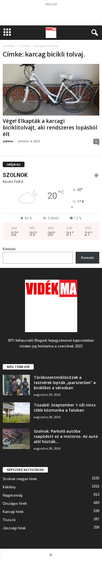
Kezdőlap (8, 46)
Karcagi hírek (13, 512)
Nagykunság (12, 495)
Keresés (9, 249)
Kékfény (9, 487)
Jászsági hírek (14, 528)
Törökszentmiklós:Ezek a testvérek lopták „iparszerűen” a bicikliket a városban (65, 382)
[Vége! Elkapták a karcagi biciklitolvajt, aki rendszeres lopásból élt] (51, 90)
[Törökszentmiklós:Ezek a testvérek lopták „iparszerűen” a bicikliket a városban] (16, 385)
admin (8, 141)
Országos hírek (15, 503)
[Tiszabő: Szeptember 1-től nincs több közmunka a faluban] (16, 412)
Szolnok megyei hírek (20, 479)
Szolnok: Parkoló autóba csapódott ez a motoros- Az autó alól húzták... (66, 436)
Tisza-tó (9, 520)
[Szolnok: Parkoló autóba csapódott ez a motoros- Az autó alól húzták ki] (16, 439)
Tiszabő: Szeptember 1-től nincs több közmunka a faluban (64, 407)
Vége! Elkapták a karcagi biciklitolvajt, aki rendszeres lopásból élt (50, 127)
